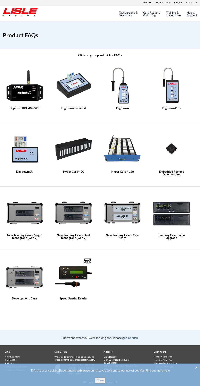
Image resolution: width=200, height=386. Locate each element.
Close (100, 380)
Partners (9, 363)
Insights (178, 2)
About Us (147, 2)
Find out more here (158, 370)
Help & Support (12, 356)
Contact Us (191, 2)
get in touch (130, 338)
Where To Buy (163, 2)
